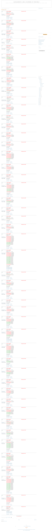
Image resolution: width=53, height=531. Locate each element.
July (39, 91)
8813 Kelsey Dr (3, 227)
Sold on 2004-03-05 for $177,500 (9, 84)
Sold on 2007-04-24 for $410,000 (9, 355)
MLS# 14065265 (7, 278)
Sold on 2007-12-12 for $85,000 (9, 512)
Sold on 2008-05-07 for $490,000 (9, 450)
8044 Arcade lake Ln (3, 118)
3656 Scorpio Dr (3, 410)
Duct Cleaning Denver (27, 526)
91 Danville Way (3, 332)
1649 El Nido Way (3, 391)
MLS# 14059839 (7, 377)
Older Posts (35, 519)
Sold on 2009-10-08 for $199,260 (9, 340)
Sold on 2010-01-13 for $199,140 (9, 221)
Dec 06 (40, 82)
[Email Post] (11, 517)
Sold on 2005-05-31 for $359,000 (9, 27)
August (40, 90)
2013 (39, 98)
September (40, 89)
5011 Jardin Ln (3, 14)
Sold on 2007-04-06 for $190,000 (9, 313)
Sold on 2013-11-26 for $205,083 (9, 385)
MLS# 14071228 (7, 341)
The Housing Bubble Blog (41, 41)
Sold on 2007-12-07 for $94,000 (9, 365)
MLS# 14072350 (7, 222)
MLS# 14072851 (7, 162)
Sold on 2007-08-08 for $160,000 (9, 161)
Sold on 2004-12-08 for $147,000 (9, 148)
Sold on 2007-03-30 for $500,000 (9, 63)
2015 (39, 77)
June (39, 92)
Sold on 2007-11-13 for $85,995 (9, 492)
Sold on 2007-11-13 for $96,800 (9, 277)
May (39, 93)
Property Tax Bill (11, 29)
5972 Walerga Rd (3, 283)
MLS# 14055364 (7, 18)
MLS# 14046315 (7, 405)
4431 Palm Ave (3, 422)
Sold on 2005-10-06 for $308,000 (9, 416)
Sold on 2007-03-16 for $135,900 (9, 376)
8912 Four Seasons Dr (4, 48)
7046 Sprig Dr (3, 167)
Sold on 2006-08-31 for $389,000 (9, 473)
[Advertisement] (26, 5)
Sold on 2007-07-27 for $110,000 (9, 287)
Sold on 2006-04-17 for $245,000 (9, 85)
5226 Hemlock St (3, 371)
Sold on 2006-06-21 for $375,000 (9, 74)
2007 (39, 103)
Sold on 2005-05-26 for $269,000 (9, 404)
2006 (39, 104)
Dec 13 (40, 81)
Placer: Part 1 (41, 84)
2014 (39, 78)
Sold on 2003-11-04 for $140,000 (9, 267)
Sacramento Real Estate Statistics (42, 39)
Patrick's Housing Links (41, 43)
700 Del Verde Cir (3, 361)
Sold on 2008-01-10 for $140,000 (9, 463)
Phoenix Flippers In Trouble (41, 40)
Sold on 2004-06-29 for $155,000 (9, 268)
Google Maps (11, 18)
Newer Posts (2, 519)
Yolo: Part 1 (41, 85)
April (39, 94)
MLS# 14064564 (7, 356)
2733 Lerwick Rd (3, 456)
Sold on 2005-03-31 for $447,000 (9, 179)
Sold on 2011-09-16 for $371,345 (9, 51)
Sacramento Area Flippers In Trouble (26, 2)
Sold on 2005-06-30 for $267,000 (9, 194)
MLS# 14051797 (7, 180)
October (40, 88)
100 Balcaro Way (3, 154)
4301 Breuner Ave (3, 57)
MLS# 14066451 (8, 314)
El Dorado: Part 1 (42, 86)
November (40, 87)
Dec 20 (40, 80)
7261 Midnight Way (3, 382)
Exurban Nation (40, 44)
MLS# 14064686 (7, 172)
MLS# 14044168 (7, 288)
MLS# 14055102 (7, 149)
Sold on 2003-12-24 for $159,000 (9, 511)
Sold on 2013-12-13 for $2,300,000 (9, 17)
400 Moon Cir (3, 42)
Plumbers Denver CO (41, 8)
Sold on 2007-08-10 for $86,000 (9, 426)
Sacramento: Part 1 (3, 9)
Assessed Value (7, 29)
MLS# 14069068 (7, 474)
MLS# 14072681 (7, 113)
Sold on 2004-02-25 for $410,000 (9, 93)
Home (19, 519)
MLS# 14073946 (7, 205)
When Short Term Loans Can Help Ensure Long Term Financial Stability (26, 529)
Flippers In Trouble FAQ (41, 36)
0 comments (9, 517)
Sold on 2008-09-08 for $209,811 (9, 112)
